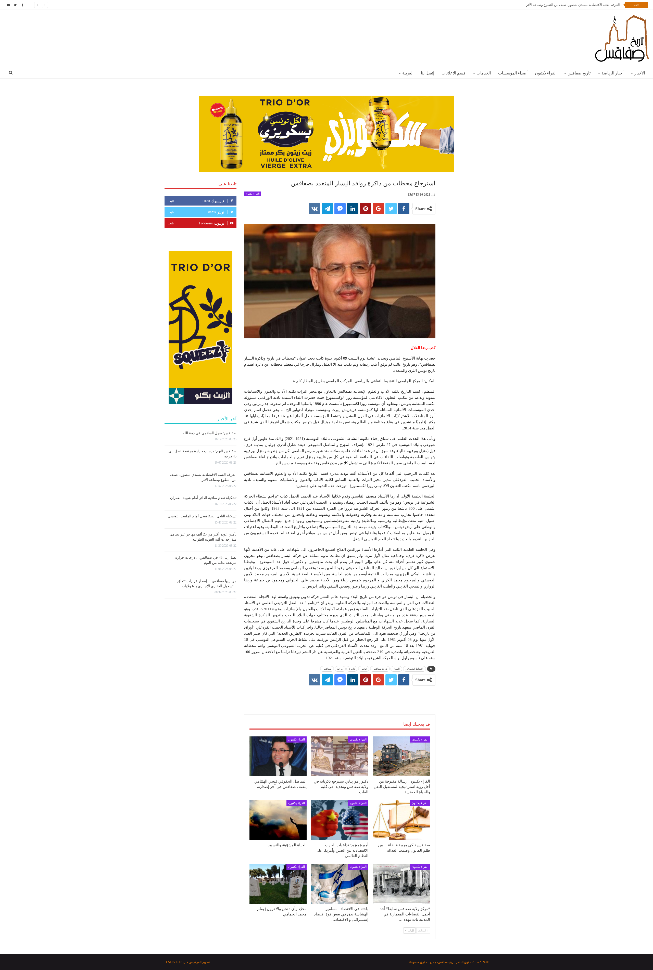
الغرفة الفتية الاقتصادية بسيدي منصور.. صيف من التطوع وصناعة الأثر (573, 5)
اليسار (396, 668)
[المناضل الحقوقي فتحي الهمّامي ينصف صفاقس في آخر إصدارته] (278, 756)
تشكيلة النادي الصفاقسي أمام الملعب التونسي (202, 516)
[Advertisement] (339, 695)
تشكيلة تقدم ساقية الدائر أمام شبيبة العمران (203, 498)
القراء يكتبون (546, 73)
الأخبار (639, 73)
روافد (340, 668)
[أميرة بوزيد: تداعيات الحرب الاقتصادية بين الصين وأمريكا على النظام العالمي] (339, 820)
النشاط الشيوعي (414, 668)
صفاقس (327, 668)
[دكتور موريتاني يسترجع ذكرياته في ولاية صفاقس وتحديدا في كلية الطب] (339, 756)
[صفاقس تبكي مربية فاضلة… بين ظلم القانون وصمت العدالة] (401, 820)
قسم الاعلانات (454, 73)
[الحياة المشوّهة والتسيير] (278, 820)
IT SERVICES (173, 962)
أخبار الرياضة (612, 73)
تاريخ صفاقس (579, 73)
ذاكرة (352, 668)
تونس (364, 668)
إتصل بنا (427, 73)
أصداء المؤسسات (513, 73)
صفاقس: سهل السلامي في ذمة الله (209, 433)
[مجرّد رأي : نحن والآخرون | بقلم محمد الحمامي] (278, 884)
